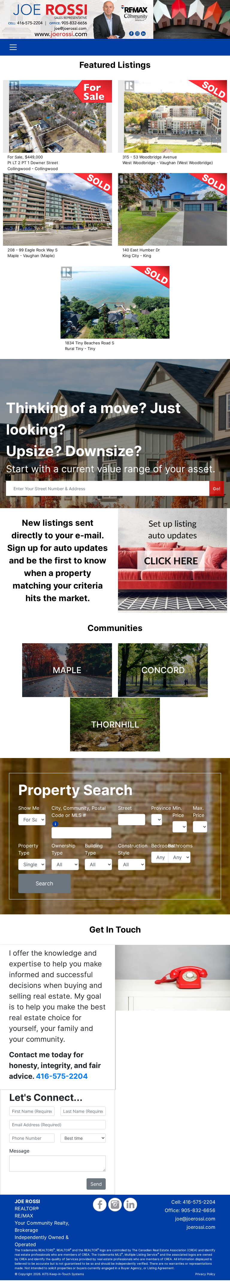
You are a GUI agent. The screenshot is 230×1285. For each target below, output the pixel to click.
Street (125, 808)
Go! (216, 488)
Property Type (28, 849)
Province (161, 808)
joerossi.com (201, 1227)
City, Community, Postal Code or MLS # (79, 811)
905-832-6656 (198, 1210)
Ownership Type (63, 849)
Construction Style (132, 849)
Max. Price (198, 811)
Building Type (94, 849)
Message (19, 1151)
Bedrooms (162, 846)
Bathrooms (180, 846)
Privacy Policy (205, 1274)
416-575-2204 (62, 1076)
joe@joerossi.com (195, 1219)
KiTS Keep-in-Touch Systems (63, 1274)
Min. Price (178, 811)
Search (44, 883)
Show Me (28, 808)
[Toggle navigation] (13, 47)
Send (96, 1184)
